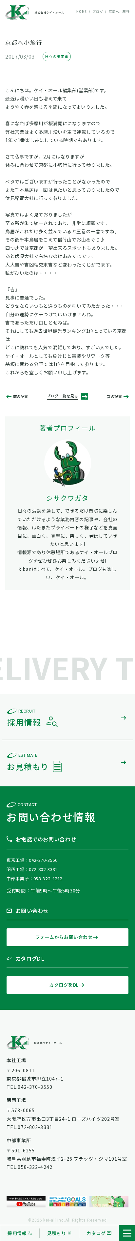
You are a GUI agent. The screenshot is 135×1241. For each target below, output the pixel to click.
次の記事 (114, 396)
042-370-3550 (43, 860)
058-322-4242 (47, 878)
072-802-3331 (43, 869)
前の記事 (20, 396)
